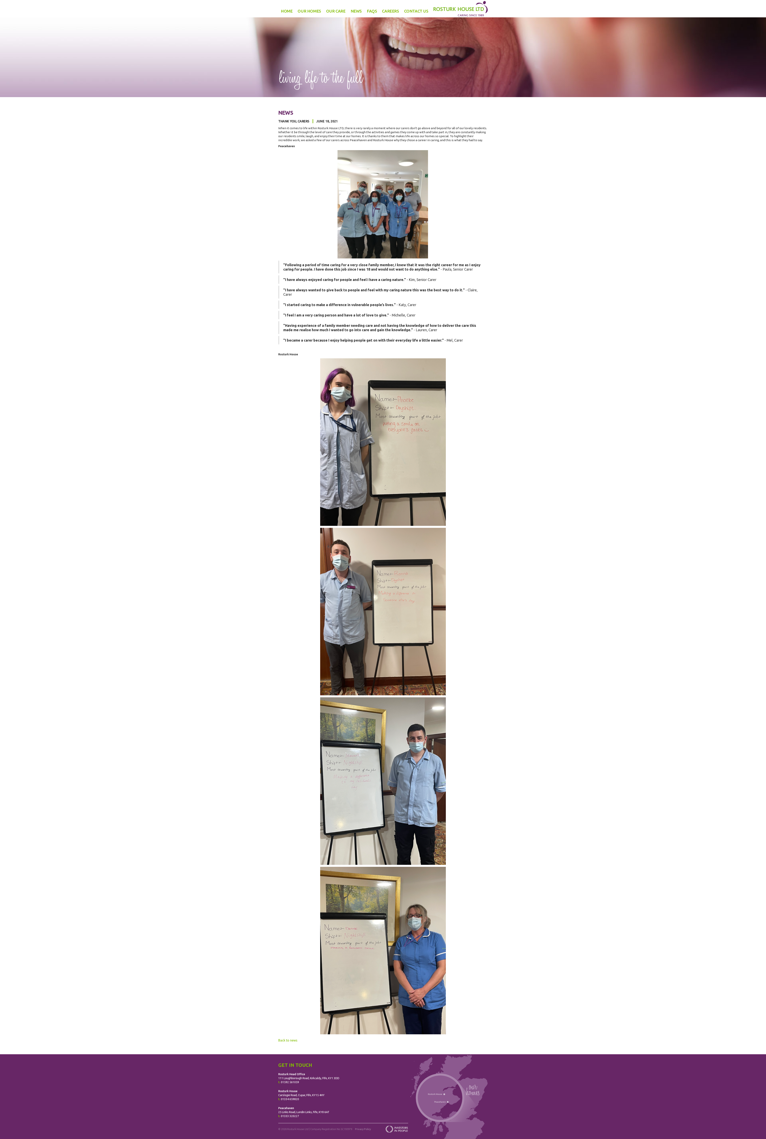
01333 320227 (290, 1116)
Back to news (287, 1040)
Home (286, 11)
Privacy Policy (363, 1129)
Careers (390, 11)
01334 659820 (290, 1099)
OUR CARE (335, 11)
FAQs (372, 11)
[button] (309, 11)
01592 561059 (290, 1082)
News (356, 11)
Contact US (416, 11)
